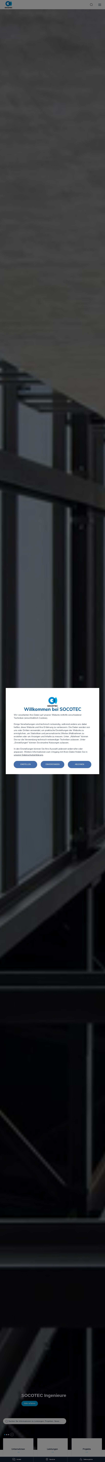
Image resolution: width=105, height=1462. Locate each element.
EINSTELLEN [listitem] (25, 764)
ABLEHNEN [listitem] (79, 764)
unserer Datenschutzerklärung (28, 755)
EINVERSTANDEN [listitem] (53, 764)
